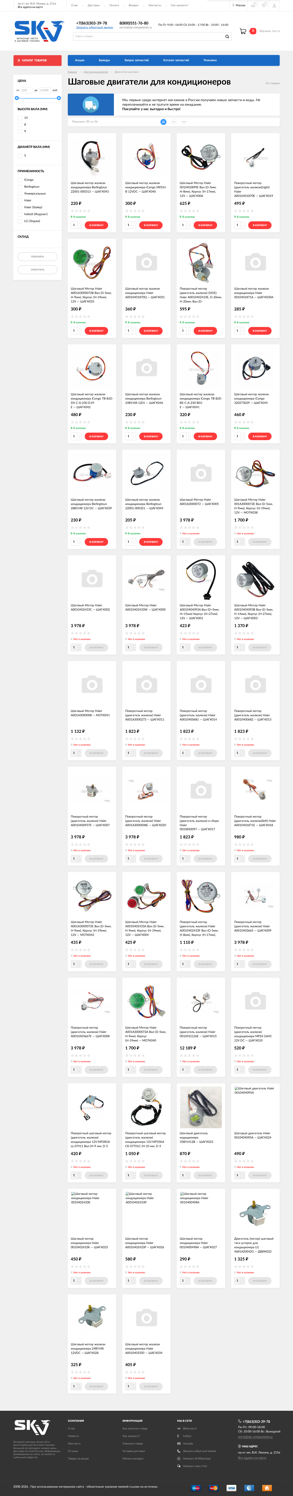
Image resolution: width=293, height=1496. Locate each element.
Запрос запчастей (136, 60)
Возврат (134, 5)
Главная (72, 72)
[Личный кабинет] (274, 5)
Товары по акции (78, 1458)
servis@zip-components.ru (135, 27)
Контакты (155, 5)
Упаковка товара (132, 1443)
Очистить (37, 270)
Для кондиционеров (96, 72)
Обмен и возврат (133, 1458)
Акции (79, 60)
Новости (73, 1436)
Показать (37, 256)
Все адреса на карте (30, 7)
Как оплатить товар (134, 1428)
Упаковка (210, 60)
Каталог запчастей (176, 60)
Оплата (114, 5)
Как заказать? (179, 5)
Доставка (94, 5)
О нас (74, 5)
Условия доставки (133, 1451)
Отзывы (73, 1451)
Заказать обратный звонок (94, 27)
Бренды (104, 60)
